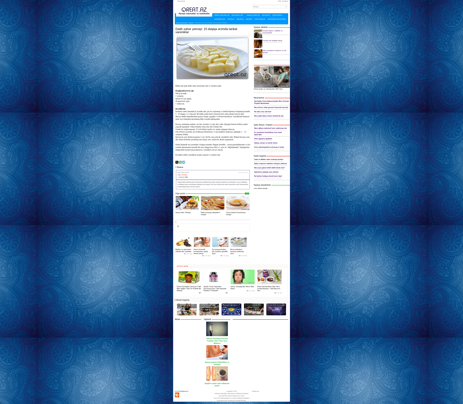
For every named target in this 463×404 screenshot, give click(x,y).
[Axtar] (286, 6)
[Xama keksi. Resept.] (187, 203)
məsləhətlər (237, 15)
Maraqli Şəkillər (253, 15)
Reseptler (184, 175)
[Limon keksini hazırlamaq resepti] (238, 203)
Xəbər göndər (181, 1)
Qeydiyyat (285, 1)
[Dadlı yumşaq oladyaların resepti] (212, 203)
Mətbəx (249, 19)
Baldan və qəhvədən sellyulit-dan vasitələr (183, 250)
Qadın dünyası (277, 15)
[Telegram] (183, 162)
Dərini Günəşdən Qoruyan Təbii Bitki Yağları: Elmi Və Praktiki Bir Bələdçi (189, 289)
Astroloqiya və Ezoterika (276, 19)
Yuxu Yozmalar (259, 19)
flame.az (256, 391)
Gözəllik (230, 19)
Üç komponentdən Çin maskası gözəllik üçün (220, 251)
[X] (176, 162)
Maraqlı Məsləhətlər (181, 23)
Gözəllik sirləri (182, 266)
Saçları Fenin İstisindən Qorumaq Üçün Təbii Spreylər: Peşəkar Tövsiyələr (215, 289)
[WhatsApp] (180, 162)
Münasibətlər (219, 19)
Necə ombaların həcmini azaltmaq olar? (237, 251)
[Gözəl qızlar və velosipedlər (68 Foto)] (272, 77)
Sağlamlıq (240, 19)
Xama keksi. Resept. (183, 212)
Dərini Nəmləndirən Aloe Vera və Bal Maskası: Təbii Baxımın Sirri (268, 289)
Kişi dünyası (266, 15)
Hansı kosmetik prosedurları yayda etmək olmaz (201, 251)
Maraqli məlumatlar (221, 15)
